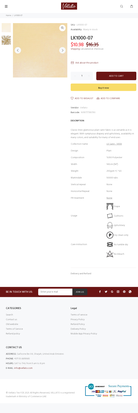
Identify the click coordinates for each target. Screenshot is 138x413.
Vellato (84, 108)
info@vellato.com (23, 368)
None (109, 198)
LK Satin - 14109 (114, 144)
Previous (18, 50)
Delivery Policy (78, 329)
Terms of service (79, 315)
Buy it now (103, 88)
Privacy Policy (78, 320)
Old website (12, 324)
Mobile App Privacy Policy (84, 334)
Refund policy (13, 334)
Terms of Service (14, 329)
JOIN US (80, 292)
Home (8, 15)
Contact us (11, 320)
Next (62, 50)
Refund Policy (78, 324)
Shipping (75, 49)
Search (9, 315)
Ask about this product (86, 63)
